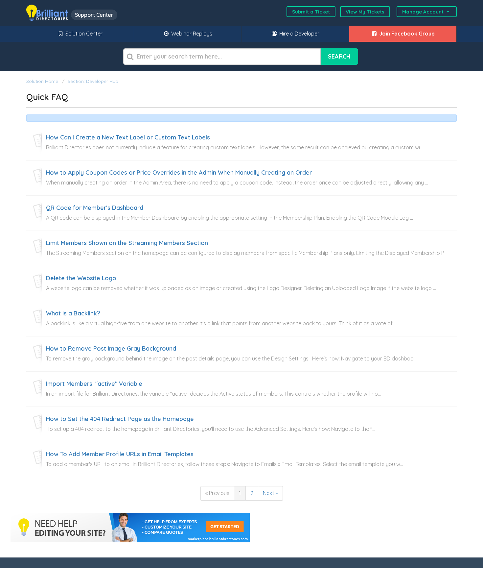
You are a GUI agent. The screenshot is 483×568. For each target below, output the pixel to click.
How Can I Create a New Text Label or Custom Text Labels (128, 137)
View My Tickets (365, 12)
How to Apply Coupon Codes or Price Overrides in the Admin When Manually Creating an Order (179, 172)
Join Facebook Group (406, 33)
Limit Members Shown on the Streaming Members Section (127, 243)
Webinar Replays (191, 33)
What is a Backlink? (73, 313)
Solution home (42, 81)
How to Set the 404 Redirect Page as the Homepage (120, 419)
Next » (270, 493)
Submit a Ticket (311, 12)
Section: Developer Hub (93, 81)
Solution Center (83, 33)
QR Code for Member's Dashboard (94, 207)
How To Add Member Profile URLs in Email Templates (120, 454)
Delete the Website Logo (81, 278)
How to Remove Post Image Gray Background (111, 348)
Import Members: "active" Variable (94, 383)
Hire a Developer (298, 33)
